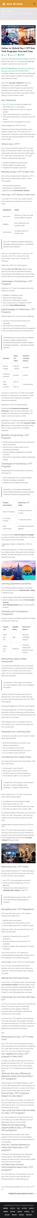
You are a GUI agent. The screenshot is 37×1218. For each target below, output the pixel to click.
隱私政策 (21, 1214)
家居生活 (12, 1208)
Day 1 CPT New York (9, 104)
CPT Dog (24, 61)
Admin (5, 55)
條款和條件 (29, 1214)
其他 (32, 1211)
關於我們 (7, 1214)
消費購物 (5, 1211)
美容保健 (12, 1211)
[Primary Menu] (34, 4)
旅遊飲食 (19, 1211)
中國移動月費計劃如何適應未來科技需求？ (21, 1193)
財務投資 (26, 1211)
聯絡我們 (14, 1214)
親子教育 (22, 55)
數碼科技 (31, 1208)
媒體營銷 (5, 1208)
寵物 (18, 1208)
